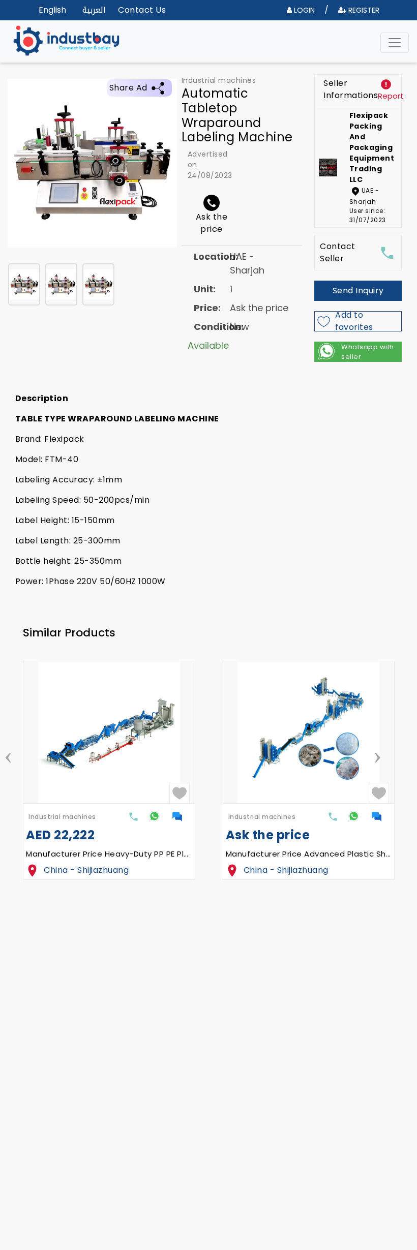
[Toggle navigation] (394, 43)
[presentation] (8, 755)
